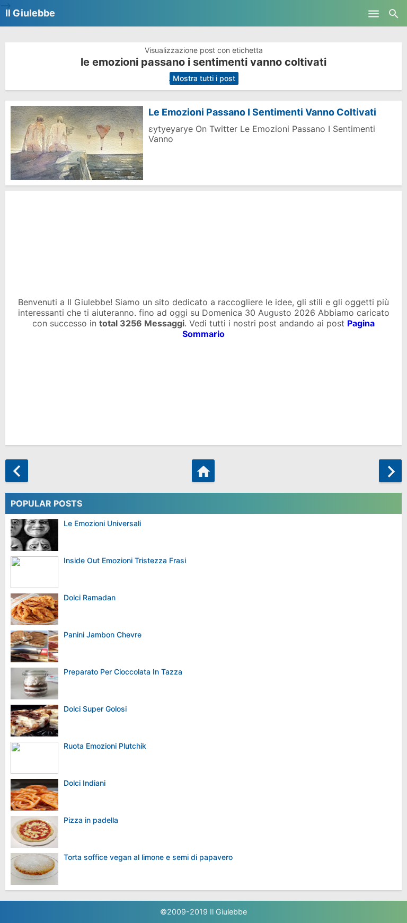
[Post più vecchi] (390, 470)
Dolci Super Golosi (95, 709)
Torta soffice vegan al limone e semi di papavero (148, 857)
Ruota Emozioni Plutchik (105, 746)
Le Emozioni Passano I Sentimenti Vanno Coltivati (262, 112)
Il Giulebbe (30, 13)
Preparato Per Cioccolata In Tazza (123, 672)
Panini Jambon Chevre (102, 634)
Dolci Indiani (84, 783)
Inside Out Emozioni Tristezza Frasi (125, 560)
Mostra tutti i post (204, 78)
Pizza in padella (91, 820)
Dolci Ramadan (90, 597)
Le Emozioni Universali (102, 523)
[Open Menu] (374, 13)
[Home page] (203, 470)
